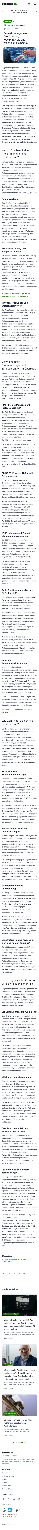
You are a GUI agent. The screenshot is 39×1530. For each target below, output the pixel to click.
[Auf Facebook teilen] (19, 1273)
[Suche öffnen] (29, 4)
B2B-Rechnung (8, 712)
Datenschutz (6, 1486)
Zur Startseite (18, 1442)
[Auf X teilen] (14, 1273)
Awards (8, 21)
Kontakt (4, 1479)
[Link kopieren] (24, 1273)
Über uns (5, 1473)
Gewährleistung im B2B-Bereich (15, 296)
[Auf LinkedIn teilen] (9, 1273)
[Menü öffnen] (35, 4)
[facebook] (4, 1499)
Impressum (5, 1482)
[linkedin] (19, 1499)
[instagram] (14, 1499)
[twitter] (9, 1499)
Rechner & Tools (7, 1489)
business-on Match (8, 1476)
